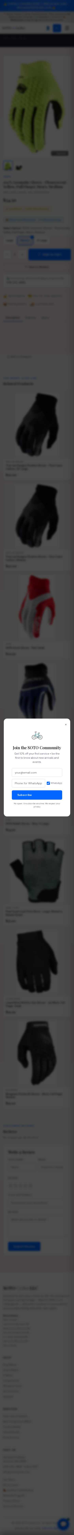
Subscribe (24, 795)
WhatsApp (56, 783)
